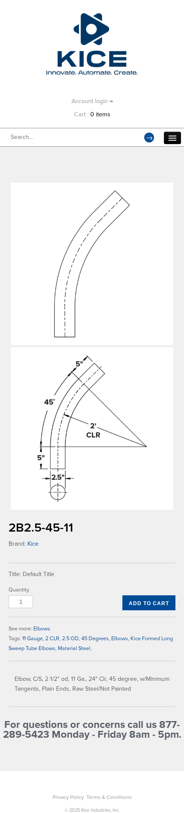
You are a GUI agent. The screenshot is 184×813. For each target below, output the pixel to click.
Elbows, (120, 638)
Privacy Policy (68, 797)
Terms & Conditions (109, 797)
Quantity (19, 589)
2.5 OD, (71, 638)
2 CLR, (53, 638)
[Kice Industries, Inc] (92, 17)
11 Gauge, (33, 638)
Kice (33, 543)
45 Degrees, (95, 638)
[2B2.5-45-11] (92, 264)
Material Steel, (75, 648)
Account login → (92, 101)
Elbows (41, 628)
